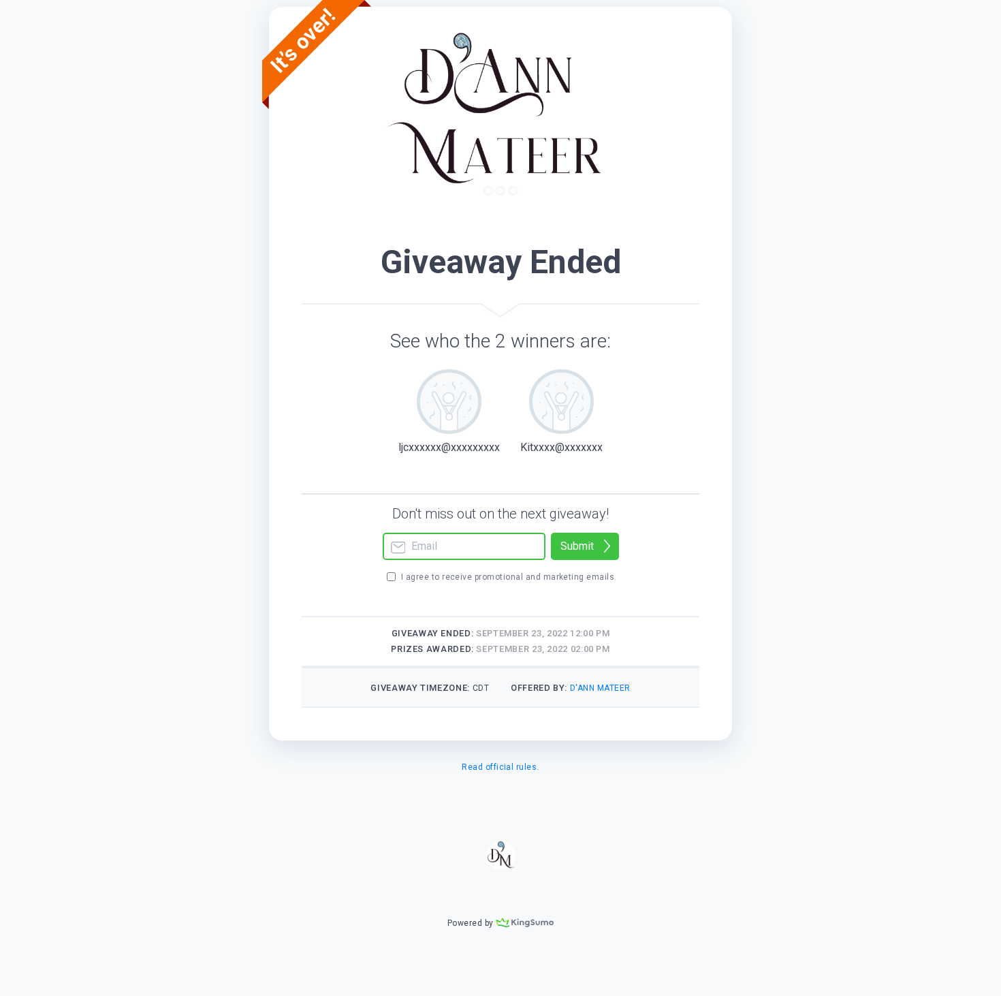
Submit (577, 546)
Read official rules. (500, 767)
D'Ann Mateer (600, 688)
